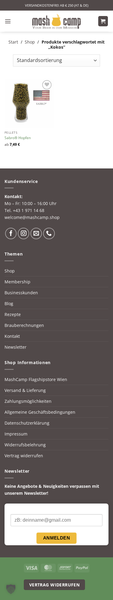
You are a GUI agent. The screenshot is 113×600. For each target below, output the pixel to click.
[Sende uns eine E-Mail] (36, 233)
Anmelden (56, 537)
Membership (17, 282)
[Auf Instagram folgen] (23, 233)
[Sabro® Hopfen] (29, 103)
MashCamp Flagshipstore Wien (36, 379)
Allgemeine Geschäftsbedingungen (40, 412)
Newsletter (16, 347)
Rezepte (13, 314)
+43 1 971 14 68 (28, 210)
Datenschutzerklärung (27, 423)
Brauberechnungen (24, 325)
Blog (9, 303)
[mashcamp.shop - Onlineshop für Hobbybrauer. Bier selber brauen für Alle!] (57, 21)
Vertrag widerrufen (24, 455)
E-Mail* (18, 509)
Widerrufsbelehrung (25, 445)
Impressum (16, 434)
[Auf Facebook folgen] (11, 233)
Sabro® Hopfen (18, 137)
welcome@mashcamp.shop (32, 217)
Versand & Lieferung (25, 390)
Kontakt (12, 336)
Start (13, 42)
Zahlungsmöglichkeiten (28, 401)
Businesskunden (21, 292)
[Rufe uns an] (49, 233)
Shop (30, 42)
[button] (8, 21)
